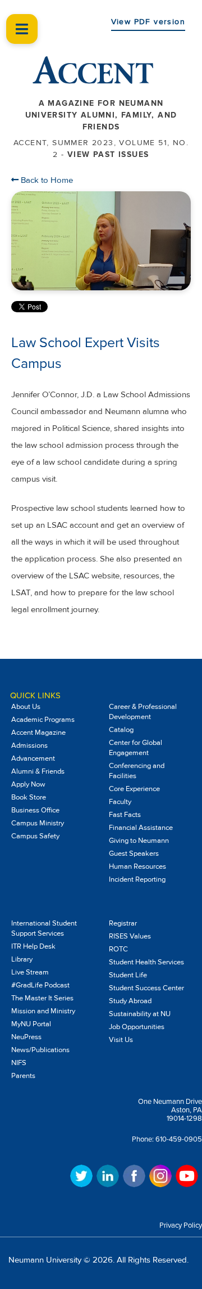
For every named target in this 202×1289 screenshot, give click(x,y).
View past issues (108, 154)
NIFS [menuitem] (18, 1062)
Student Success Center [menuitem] (146, 987)
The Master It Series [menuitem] (42, 998)
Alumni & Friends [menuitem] (38, 771)
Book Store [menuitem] (28, 797)
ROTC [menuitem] (118, 949)
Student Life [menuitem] (128, 975)
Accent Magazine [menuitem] (38, 732)
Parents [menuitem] (23, 1075)
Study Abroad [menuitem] (130, 1000)
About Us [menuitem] (25, 706)
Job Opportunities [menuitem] (136, 1026)
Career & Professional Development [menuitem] (143, 711)
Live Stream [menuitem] (30, 972)
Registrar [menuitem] (123, 923)
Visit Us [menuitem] (121, 1039)
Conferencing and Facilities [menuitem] (136, 770)
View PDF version (148, 21)
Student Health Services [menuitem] (146, 962)
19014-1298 (184, 1118)
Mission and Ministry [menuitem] (43, 1011)
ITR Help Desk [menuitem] (33, 946)
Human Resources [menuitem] (137, 866)
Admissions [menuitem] (29, 745)
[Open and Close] (22, 29)
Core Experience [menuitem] (134, 788)
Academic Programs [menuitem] (43, 719)
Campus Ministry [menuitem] (37, 823)
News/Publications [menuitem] (40, 1049)
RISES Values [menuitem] (130, 936)
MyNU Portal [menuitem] (31, 1023)
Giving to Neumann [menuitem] (139, 840)
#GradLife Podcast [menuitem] (40, 985)
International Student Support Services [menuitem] (44, 928)
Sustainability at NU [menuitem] (140, 1013)
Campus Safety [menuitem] (35, 836)
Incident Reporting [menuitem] (137, 879)
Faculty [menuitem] (120, 801)
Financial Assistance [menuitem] (141, 827)
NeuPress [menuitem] (26, 1036)
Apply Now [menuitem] (28, 784)
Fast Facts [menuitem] (125, 814)
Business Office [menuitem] (35, 810)
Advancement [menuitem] (33, 758)
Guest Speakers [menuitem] (134, 853)
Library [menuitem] (22, 959)
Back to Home (46, 180)
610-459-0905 (178, 1139)
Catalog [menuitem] (121, 729)
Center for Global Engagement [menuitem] (135, 747)
